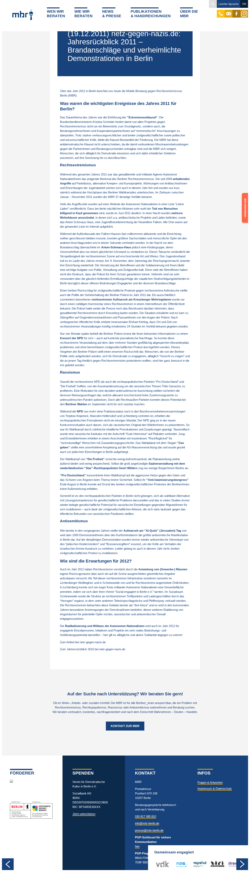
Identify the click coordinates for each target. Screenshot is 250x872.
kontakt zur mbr (125, 726)
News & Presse (111, 13)
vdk (158, 864)
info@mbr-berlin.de (147, 823)
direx (231, 864)
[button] (213, 4)
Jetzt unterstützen (83, 814)
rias (176, 864)
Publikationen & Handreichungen (151, 13)
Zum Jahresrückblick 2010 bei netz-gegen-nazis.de (92, 649)
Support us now (244, 200)
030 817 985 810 (145, 816)
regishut (198, 864)
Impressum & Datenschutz (214, 788)
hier (137, 846)
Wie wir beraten (83, 13)
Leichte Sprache (229, 3)
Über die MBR (189, 13)
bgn (213, 864)
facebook (236, 11)
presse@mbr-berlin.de (149, 830)
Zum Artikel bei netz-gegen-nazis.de (83, 642)
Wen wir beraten (56, 13)
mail (228, 11)
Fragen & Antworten (210, 782)
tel (220, 11)
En (244, 3)
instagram (244, 11)
